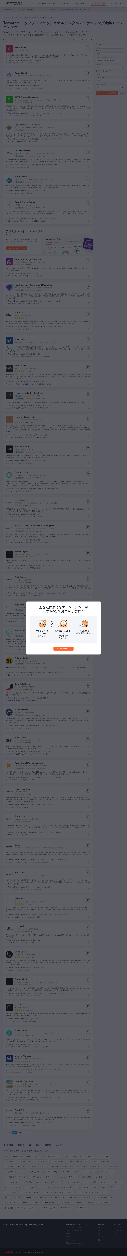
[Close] (98, 604)
